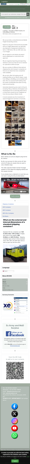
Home (4, 279)
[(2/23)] (15, 103)
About (4, 281)
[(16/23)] (8, 131)
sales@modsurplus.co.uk (13, 391)
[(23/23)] (18, 143)
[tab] (15, 204)
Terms (26, 450)
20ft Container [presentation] (7, 207)
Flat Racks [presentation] (5, 216)
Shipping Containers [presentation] (8, 204)
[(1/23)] (8, 103)
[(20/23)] (15, 137)
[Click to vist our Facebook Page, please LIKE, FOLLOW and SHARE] (15, 333)
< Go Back (7, 27)
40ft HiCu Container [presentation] (8, 213)
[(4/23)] (8, 109)
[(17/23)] (15, 131)
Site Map (3, 450)
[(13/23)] (8, 126)
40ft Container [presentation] (7, 210)
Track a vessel (15, 196)
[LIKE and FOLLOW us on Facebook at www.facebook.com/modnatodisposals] (14, 406)
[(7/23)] (8, 115)
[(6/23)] (21, 109)
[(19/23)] (8, 137)
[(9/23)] (21, 115)
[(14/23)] (15, 126)
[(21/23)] (21, 137)
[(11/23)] (15, 120)
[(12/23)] (21, 120)
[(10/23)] (8, 120)
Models (5, 284)
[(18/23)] (21, 131)
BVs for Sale (6, 286)
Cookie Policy (20, 450)
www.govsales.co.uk (11, 393)
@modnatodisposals (15, 345)
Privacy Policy (11, 450)
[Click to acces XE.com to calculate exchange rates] (15, 305)
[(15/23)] (21, 126)
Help (4, 288)
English (5, 271)
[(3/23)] (21, 103)
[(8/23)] (15, 115)
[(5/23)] (15, 109)
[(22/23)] (11, 143)
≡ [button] (28, 1)
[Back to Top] (27, 461)
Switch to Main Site (8, 290)
